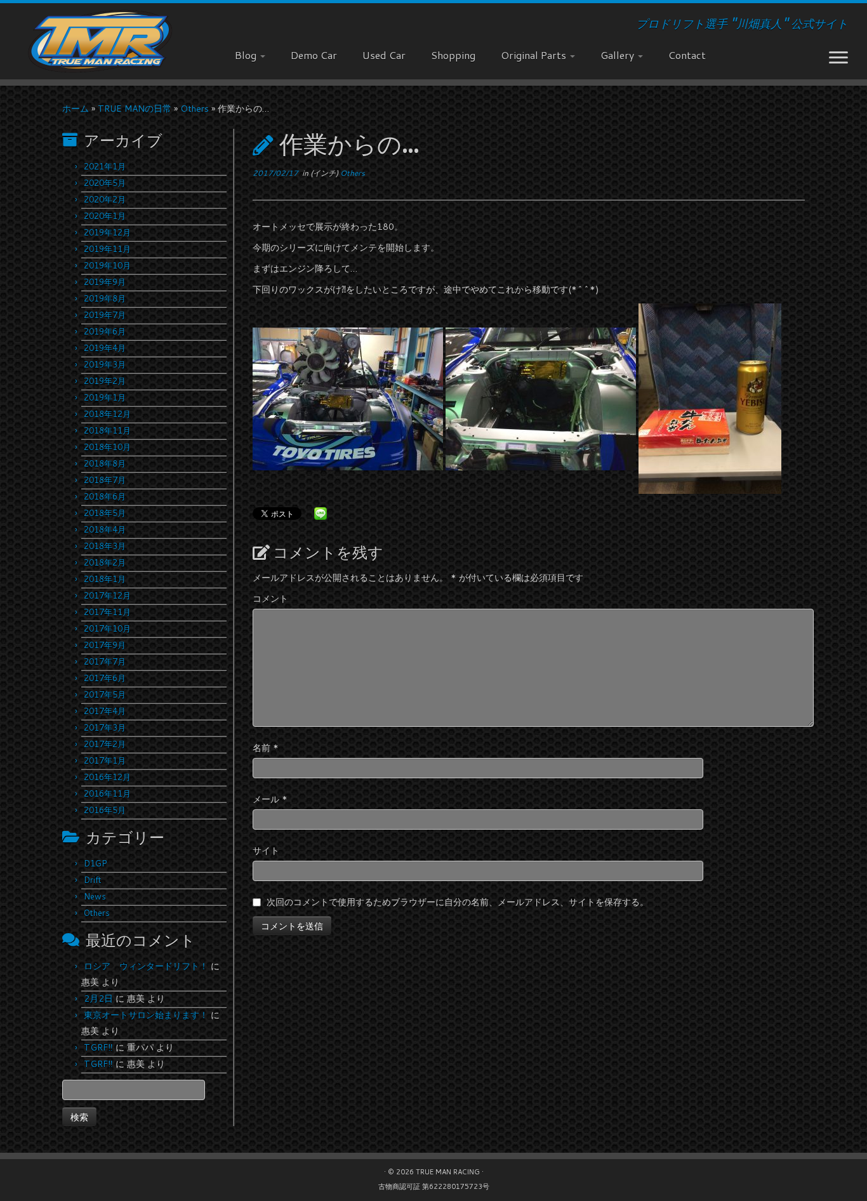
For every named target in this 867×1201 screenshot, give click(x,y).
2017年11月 (107, 612)
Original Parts (535, 55)
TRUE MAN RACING (448, 1172)
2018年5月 (105, 513)
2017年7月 (105, 661)
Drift (93, 880)
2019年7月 (105, 315)
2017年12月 (107, 595)
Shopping (453, 55)
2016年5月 (105, 810)
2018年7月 (105, 480)
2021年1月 (105, 166)
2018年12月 (107, 414)
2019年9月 (105, 282)
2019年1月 (105, 397)
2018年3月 (105, 546)
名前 (266, 747)
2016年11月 (107, 793)
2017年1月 (105, 760)
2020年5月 (105, 183)
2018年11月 (107, 430)
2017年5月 (105, 694)
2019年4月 (105, 348)
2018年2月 (105, 562)
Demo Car (314, 55)
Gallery (618, 55)
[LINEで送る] (320, 513)
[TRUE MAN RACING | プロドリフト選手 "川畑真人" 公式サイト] (100, 41)
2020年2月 (105, 199)
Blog (247, 55)
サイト (266, 850)
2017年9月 (105, 645)
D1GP (95, 863)
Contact (687, 55)
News (95, 896)
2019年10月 (107, 265)
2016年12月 (107, 777)
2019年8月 (105, 298)
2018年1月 (105, 579)
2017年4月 (105, 711)
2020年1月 (105, 216)
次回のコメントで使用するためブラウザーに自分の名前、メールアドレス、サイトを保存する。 (458, 902)
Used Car (384, 55)
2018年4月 (105, 529)
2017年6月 (105, 678)
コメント (270, 598)
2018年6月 (105, 496)
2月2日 (98, 998)
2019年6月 (105, 331)
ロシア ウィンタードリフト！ (146, 966)
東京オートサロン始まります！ (146, 1015)
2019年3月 (105, 364)
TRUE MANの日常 (134, 108)
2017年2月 (105, 744)
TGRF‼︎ (98, 1047)
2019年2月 (105, 381)
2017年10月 (107, 628)
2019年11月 (107, 249)
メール (270, 799)
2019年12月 (107, 232)
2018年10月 (107, 447)
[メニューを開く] (838, 58)
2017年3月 (105, 727)
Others (194, 108)
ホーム (75, 108)
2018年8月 (105, 463)
